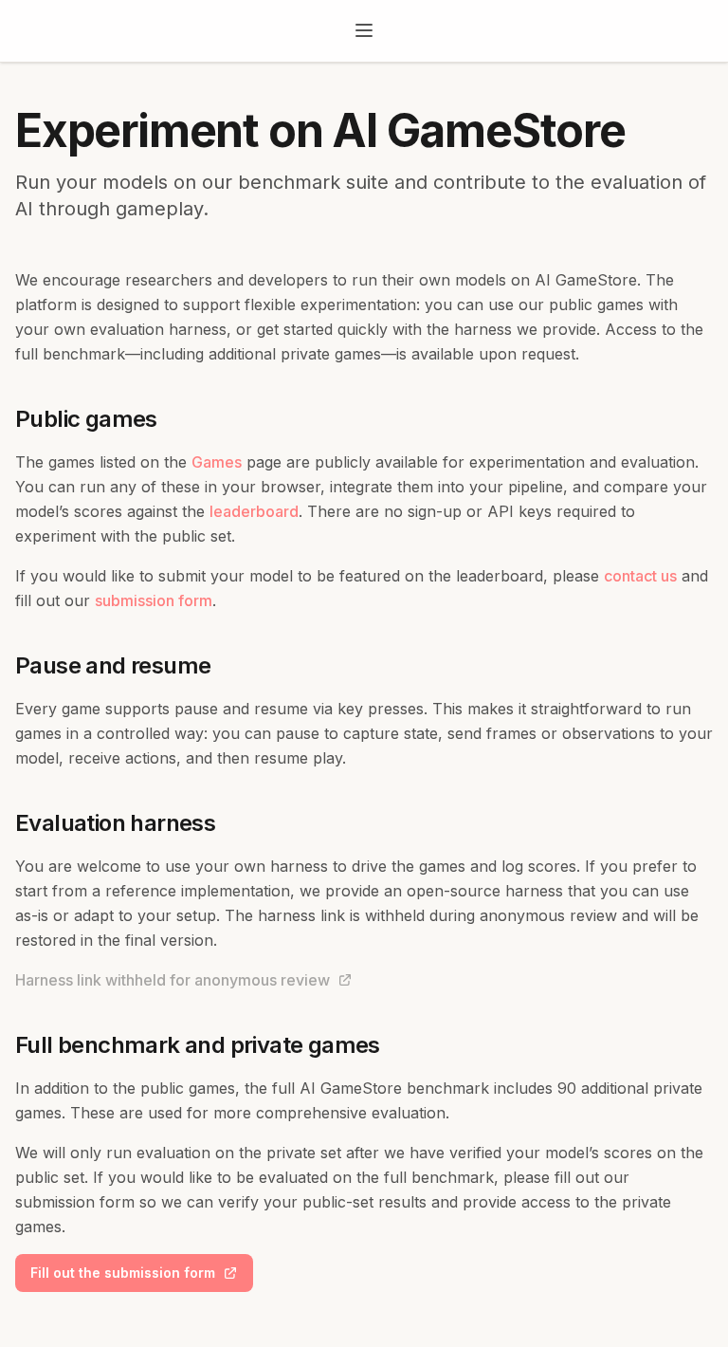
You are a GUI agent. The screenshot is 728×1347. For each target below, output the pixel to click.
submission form (153, 600)
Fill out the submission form (122, 1272)
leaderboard (254, 511)
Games (216, 461)
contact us (640, 575)
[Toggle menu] (364, 30)
